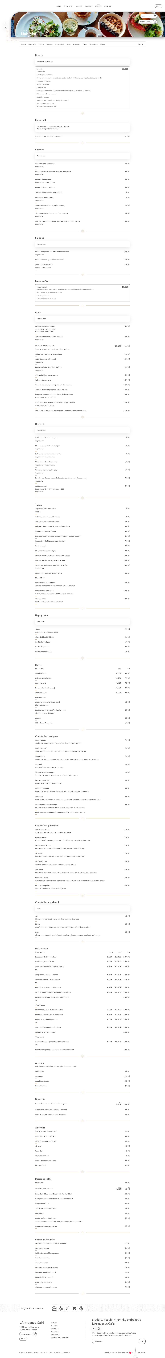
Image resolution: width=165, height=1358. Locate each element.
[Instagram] (5, 27)
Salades (49, 44)
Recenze (88, 6)
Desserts (76, 44)
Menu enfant (59, 44)
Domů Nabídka (27, 30)
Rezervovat (68, 6)
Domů (58, 6)
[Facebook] (5, 22)
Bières (102, 44)
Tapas (84, 44)
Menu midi (32, 44)
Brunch (23, 44)
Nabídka (98, 6)
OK (142, 1341)
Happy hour (94, 44)
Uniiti (143, 1353)
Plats (69, 44)
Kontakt (108, 6)
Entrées (41, 44)
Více (139, 44)
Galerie (79, 6)
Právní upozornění (60, 1337)
